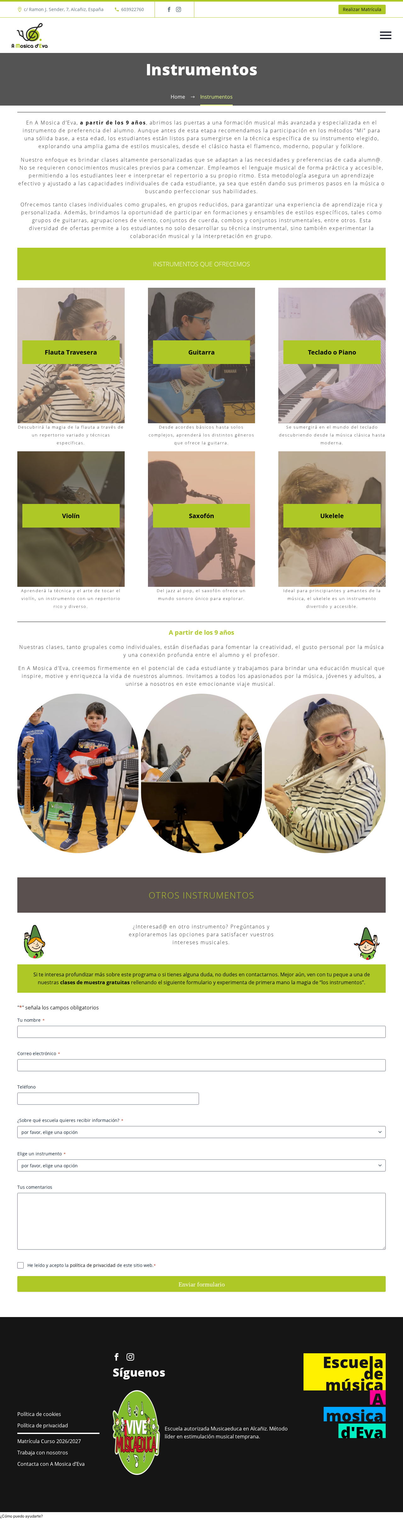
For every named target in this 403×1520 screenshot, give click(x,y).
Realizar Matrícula (362, 9)
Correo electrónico (38, 1053)
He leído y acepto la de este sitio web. (91, 1265)
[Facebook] (169, 9)
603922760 (132, 9)
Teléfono (26, 1087)
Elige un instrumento (41, 1154)
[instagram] (130, 1357)
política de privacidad (93, 1265)
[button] (21, 1516)
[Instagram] (178, 9)
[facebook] (116, 1357)
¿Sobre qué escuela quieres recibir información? (70, 1120)
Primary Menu (385, 35)
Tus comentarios (34, 1187)
